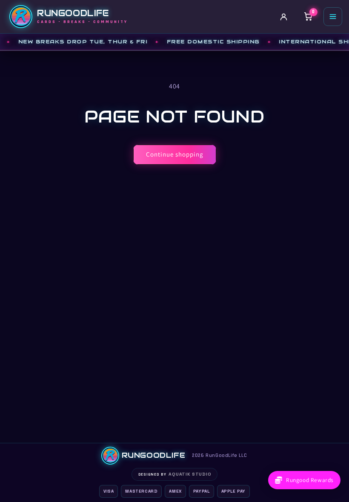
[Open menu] (332, 16)
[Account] (283, 16)
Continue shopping (174, 154)
